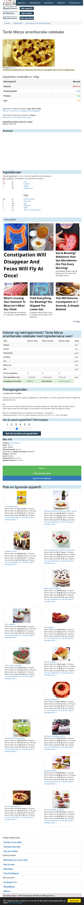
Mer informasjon (15, 902)
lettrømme (27, 201)
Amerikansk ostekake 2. (13, 806)
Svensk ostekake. (50, 662)
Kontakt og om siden (13, 842)
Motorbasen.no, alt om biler (16, 859)
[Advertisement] (42, 148)
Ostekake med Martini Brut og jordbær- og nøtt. (60, 511)
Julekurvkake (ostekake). (13, 665)
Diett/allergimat (34, 3)
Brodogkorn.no (10, 882)
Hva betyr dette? (64, 381)
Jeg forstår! (74, 900)
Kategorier (60, 3)
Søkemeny (21, 3)
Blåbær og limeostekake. (52, 588)
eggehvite (27, 205)
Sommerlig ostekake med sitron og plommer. (59, 550)
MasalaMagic (9, 886)
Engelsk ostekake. (50, 771)
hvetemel (27, 184)
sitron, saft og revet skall (32, 210)
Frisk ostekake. (10, 624)
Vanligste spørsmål (12, 846)
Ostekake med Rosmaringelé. (15, 738)
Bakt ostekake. (49, 627)
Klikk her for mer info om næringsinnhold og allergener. (22, 111)
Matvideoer (8, 868)
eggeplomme (28, 188)
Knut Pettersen (15, 443)
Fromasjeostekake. (11, 506)
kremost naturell (29, 199)
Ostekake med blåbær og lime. (54, 736)
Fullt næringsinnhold (42, 473)
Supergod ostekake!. (51, 699)
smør (25, 181)
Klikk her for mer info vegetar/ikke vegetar (17, 117)
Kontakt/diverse (74, 3)
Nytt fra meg (9, 864)
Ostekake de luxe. (11, 551)
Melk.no (13, 68)
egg (25, 203)
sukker (26, 186)
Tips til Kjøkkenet (11, 873)
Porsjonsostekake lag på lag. (54, 810)
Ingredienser (48, 3)
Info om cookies (11, 851)
